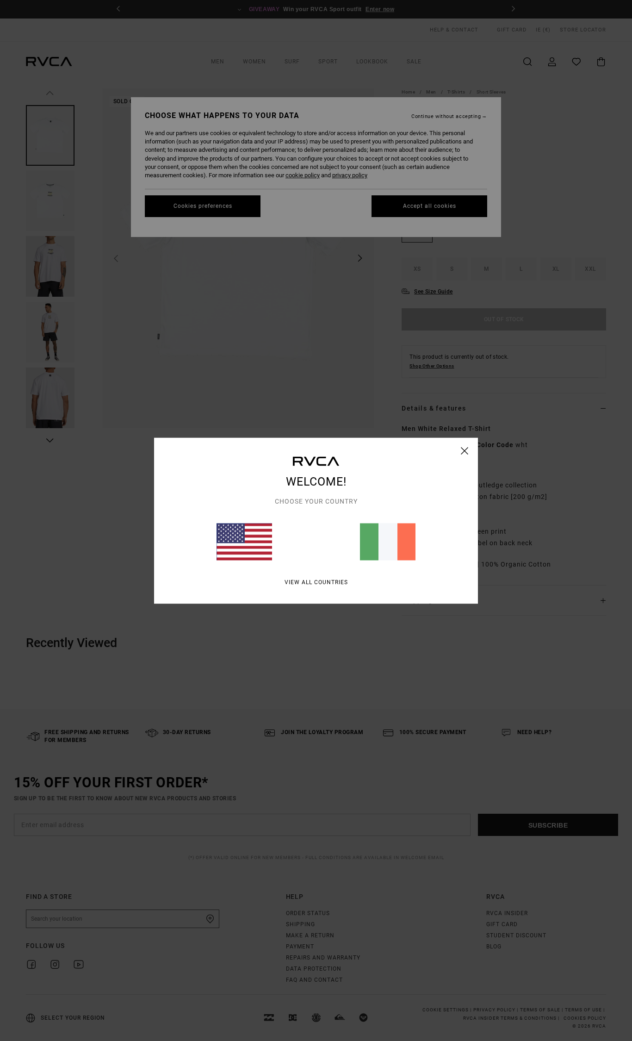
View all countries (316, 582)
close (465, 450)
